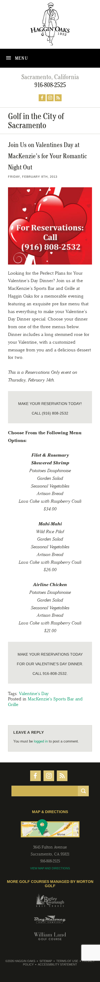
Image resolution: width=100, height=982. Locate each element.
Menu (21, 58)
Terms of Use (67, 961)
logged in (41, 741)
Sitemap (45, 961)
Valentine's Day (34, 693)
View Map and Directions (50, 868)
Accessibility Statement (57, 964)
